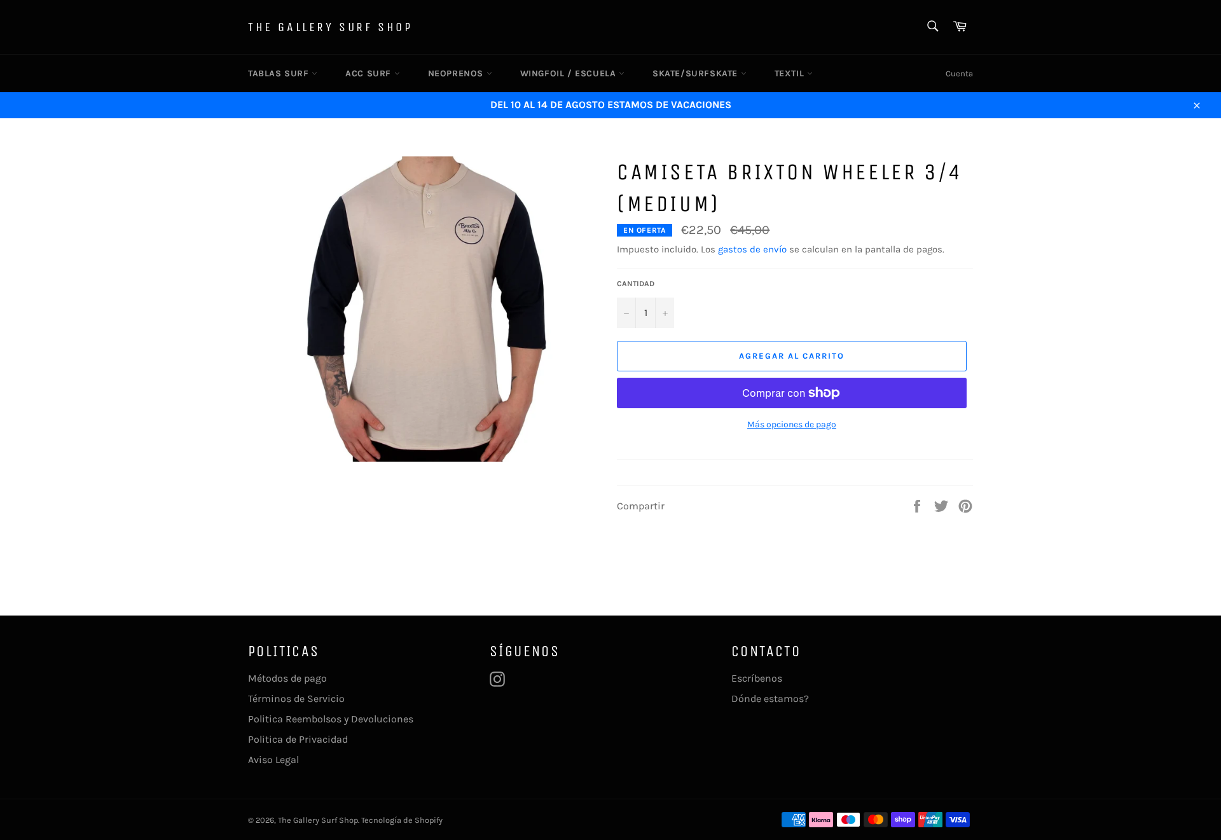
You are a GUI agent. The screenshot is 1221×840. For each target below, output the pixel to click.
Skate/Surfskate (696, 73)
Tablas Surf (280, 73)
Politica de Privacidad (298, 739)
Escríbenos (756, 678)
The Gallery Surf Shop (330, 27)
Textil (791, 73)
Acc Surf (369, 73)
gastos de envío (752, 249)
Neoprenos (457, 73)
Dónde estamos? (770, 698)
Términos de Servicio (296, 698)
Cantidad (635, 283)
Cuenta (959, 73)
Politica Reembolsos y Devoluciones (330, 719)
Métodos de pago (287, 678)
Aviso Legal (273, 760)
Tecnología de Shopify (402, 820)
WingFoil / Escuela (569, 73)
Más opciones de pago (791, 424)
